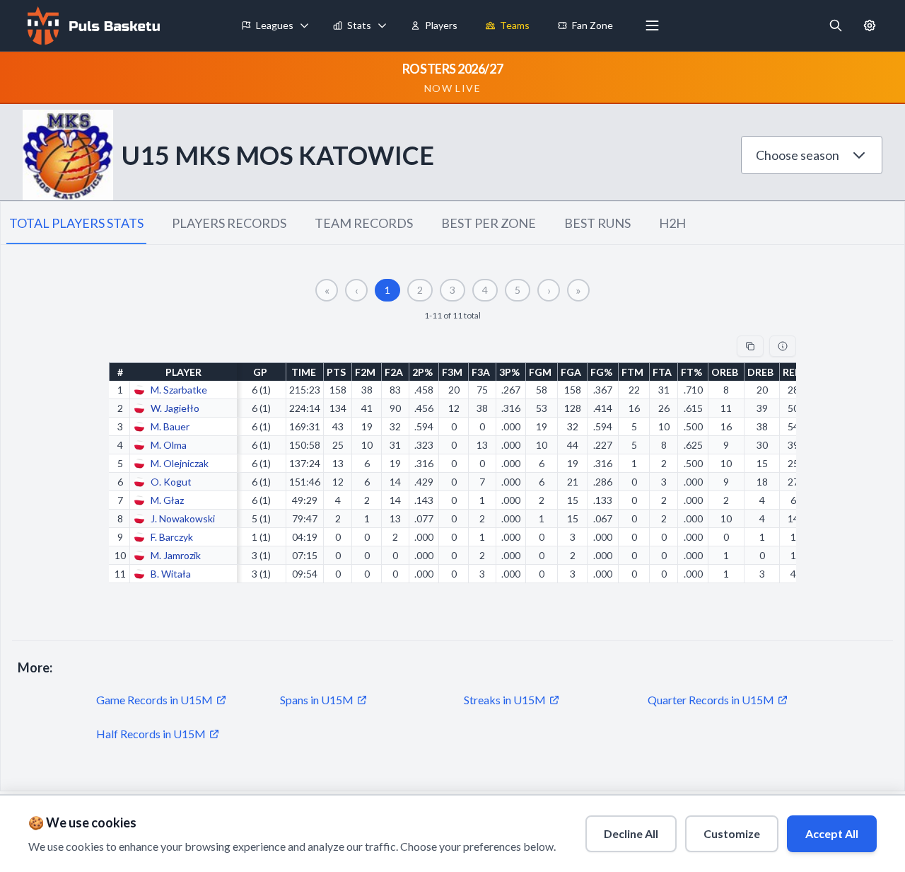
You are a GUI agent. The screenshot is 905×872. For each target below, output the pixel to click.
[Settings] (869, 25)
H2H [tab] (672, 223)
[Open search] (835, 25)
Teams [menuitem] (515, 25)
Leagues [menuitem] (274, 25)
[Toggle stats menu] (382, 25)
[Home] (92, 25)
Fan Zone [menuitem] (592, 25)
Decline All (631, 833)
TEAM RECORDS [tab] (364, 223)
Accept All (831, 833)
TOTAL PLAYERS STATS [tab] (76, 223)
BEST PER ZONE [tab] (488, 223)
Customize (731, 833)
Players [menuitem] (441, 25)
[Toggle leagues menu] (304, 25)
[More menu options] (653, 25)
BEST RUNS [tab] (597, 223)
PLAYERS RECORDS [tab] (229, 223)
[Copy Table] (750, 346)
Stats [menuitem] (359, 25)
